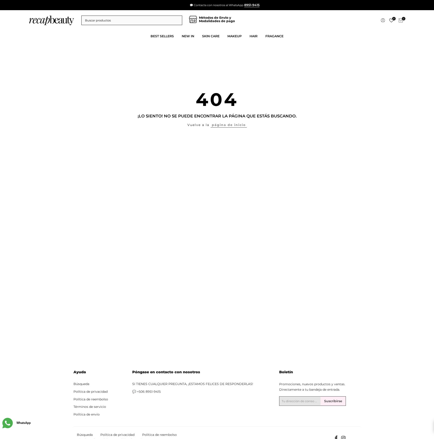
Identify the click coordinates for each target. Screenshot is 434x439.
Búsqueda (81, 384)
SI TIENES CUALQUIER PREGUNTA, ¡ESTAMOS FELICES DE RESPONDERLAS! (192, 384)
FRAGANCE (274, 36)
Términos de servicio (89, 407)
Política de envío (86, 414)
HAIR (253, 36)
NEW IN (188, 36)
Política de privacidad (90, 392)
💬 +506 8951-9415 (146, 392)
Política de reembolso (90, 399)
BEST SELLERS (162, 36)
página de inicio (229, 125)
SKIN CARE (210, 36)
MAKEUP (234, 36)
